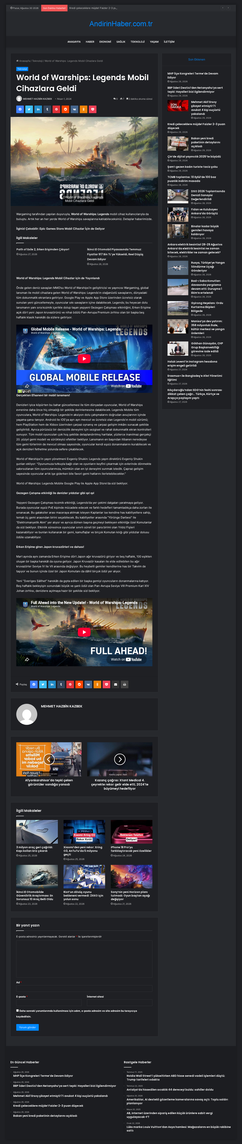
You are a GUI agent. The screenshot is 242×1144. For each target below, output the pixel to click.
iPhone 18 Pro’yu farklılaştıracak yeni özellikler (131, 849)
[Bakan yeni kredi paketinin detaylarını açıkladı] (178, 143)
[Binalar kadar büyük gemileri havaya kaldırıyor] (178, 231)
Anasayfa (74, 41)
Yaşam (154, 41)
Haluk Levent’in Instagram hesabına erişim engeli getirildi (192, 363)
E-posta (22, 996)
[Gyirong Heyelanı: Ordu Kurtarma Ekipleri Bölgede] (178, 308)
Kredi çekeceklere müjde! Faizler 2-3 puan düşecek (99, 7)
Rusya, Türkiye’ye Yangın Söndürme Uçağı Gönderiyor (208, 266)
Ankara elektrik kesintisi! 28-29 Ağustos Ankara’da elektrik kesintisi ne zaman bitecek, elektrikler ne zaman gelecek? (195, 248)
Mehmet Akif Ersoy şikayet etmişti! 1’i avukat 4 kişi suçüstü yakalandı (205, 108)
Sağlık (120, 41)
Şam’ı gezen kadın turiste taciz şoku (193, 167)
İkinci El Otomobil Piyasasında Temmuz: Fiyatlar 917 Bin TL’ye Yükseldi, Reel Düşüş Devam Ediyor (115, 254)
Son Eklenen (196, 59)
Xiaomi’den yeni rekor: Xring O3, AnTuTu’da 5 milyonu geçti (83, 850)
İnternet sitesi (95, 996)
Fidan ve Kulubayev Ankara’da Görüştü (204, 211)
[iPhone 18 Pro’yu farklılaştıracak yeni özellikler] (131, 831)
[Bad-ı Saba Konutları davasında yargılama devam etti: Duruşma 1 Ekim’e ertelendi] (178, 287)
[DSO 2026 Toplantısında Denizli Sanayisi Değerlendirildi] (178, 196)
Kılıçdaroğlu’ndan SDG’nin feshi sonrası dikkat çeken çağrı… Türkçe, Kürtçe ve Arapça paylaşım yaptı (195, 394)
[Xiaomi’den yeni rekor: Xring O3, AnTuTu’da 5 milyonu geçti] (84, 831)
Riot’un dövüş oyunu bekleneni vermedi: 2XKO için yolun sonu (83, 895)
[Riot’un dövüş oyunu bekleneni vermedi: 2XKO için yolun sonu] (84, 876)
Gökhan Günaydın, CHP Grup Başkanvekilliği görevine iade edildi (207, 347)
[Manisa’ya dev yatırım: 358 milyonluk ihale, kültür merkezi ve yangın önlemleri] (178, 326)
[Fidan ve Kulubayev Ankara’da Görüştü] (178, 215)
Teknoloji (138, 41)
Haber (90, 41)
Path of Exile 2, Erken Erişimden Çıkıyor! (42, 249)
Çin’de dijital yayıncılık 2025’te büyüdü (194, 156)
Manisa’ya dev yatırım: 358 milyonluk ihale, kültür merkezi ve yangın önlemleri (208, 327)
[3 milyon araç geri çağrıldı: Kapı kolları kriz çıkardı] (37, 831)
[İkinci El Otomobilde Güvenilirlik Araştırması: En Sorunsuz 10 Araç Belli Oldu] (37, 876)
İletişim (169, 41)
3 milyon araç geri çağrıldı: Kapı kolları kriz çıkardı (34, 849)
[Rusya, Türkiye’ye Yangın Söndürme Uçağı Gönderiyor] (178, 268)
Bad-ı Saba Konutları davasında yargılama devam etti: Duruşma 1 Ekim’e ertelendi (206, 287)
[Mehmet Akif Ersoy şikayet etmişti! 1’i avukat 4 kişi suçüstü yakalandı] (178, 105)
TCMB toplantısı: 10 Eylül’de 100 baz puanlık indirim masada (192, 179)
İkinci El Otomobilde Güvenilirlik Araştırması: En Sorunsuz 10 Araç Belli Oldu (34, 895)
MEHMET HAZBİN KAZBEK (37, 98)
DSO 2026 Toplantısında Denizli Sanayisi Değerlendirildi (208, 195)
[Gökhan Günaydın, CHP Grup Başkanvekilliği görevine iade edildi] (178, 348)
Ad (19, 982)
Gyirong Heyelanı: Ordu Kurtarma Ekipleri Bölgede (207, 307)
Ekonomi (105, 41)
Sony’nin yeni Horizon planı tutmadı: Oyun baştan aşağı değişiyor (130, 895)
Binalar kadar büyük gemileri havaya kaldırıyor (205, 230)
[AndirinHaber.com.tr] (121, 23)
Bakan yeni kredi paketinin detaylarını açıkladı (205, 142)
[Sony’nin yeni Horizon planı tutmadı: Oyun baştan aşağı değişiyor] (131, 876)
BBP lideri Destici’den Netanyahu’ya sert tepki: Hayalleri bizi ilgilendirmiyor (195, 90)
